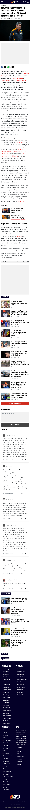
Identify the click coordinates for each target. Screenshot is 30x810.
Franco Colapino (6, 697)
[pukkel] (4, 435)
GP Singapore (6, 774)
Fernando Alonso (7, 689)
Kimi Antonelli (6, 687)
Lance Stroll (6, 692)
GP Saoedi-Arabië (7, 740)
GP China (5, 732)
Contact (19, 764)
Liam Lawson (6, 705)
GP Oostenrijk (6, 753)
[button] (23, 2)
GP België (5, 758)
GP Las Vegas (6, 784)
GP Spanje (5, 769)
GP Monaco (6, 748)
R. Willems (8, 18)
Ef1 (7, 466)
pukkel (8, 435)
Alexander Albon (7, 710)
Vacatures (19, 761)
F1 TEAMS (19, 666)
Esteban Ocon (6, 700)
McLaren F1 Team (21, 671)
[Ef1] (4, 466)
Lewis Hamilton (6, 682)
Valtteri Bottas (6, 723)
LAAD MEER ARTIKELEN (15, 403)
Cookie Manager (16, 804)
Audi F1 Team (20, 692)
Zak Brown (19, 142)
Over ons (19, 751)
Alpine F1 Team (20, 682)
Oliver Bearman (6, 702)
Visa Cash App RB (21, 687)
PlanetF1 (21, 201)
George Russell (6, 684)
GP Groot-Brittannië (7, 756)
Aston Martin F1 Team (22, 679)
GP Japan (5, 735)
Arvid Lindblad (6, 708)
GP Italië (5, 766)
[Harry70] (4, 560)
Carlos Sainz (6, 713)
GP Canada (5, 745)
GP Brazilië (5, 782)
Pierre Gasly (6, 695)
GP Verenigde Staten (8, 776)
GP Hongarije (6, 761)
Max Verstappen (17, 78)
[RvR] (4, 499)
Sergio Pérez (6, 721)
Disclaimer (24, 802)
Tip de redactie (20, 756)
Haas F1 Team (20, 684)
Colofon (19, 754)
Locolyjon (9, 525)
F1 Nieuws (19, 261)
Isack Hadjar (6, 671)
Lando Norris (5, 80)
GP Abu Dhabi (6, 789)
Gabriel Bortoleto (7, 718)
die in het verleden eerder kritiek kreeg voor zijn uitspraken (13, 151)
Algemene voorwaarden (8, 802)
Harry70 (8, 560)
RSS (11, 804)
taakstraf (19, 236)
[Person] (28, 2)
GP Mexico (5, 779)
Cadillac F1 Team (21, 695)
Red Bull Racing (5, 261)
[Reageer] (26, 460)
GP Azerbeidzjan (7, 771)
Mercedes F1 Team (21, 677)
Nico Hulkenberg (7, 715)
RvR (7, 500)
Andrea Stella (21, 80)
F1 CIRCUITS (6, 727)
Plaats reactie (15, 424)
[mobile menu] (2, 2)
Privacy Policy (18, 802)
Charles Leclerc (6, 679)
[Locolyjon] (4, 525)
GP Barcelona (6, 751)
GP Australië (6, 730)
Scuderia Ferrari (20, 674)
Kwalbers (9, 580)
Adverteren (19, 759)
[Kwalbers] (4, 580)
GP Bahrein (5, 738)
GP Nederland (6, 763)
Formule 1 (13, 261)
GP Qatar (5, 787)
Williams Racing (20, 689)
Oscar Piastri (6, 677)
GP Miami (5, 743)
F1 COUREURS (6, 666)
